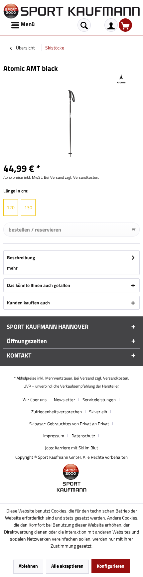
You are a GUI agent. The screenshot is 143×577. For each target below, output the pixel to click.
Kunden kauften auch (28, 302)
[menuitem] (23, 25)
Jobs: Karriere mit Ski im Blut (71, 447)
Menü (28, 24)
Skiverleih (98, 411)
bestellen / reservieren (35, 230)
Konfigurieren (110, 565)
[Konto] (111, 25)
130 (28, 207)
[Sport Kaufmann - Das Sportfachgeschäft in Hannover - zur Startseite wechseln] (71, 11)
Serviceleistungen (99, 399)
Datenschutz (83, 435)
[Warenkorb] (125, 25)
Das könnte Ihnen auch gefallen (38, 285)
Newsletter (64, 399)
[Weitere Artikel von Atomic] (121, 79)
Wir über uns (35, 399)
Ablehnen (28, 565)
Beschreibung (21, 257)
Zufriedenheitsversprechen (56, 411)
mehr (12, 267)
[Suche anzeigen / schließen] (84, 25)
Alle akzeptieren (67, 565)
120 (11, 207)
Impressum (53, 435)
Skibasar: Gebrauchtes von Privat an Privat (69, 423)
